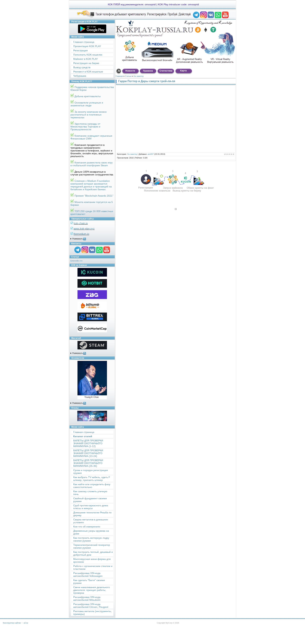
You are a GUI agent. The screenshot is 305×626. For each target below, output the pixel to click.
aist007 (151, 154)
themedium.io (81, 233)
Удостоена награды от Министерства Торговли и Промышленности (85, 126)
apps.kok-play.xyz (84, 228)
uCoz (26, 623)
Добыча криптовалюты (87, 96)
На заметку (138, 76)
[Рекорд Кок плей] (196, 17)
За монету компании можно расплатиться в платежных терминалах (88, 114)
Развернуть (77, 239)
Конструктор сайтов (12, 623)
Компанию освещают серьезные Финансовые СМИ (91, 137)
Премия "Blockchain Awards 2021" (93, 195)
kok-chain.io (81, 223)
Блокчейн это (76, 261)
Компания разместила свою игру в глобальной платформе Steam (91, 164)
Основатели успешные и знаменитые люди (86, 104)
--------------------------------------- (92, 239)
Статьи (128, 76)
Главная (119, 76)
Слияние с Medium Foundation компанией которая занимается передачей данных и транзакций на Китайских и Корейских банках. (91, 185)
